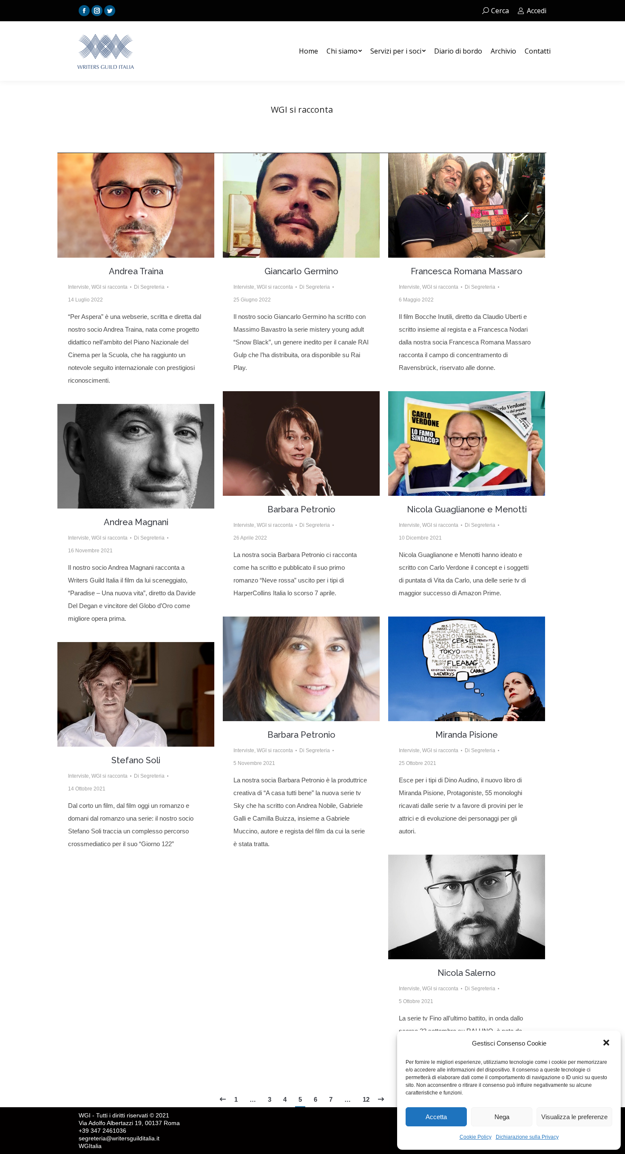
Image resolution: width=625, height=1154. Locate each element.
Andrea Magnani (136, 522)
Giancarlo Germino (301, 271)
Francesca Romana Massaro (467, 271)
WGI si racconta (109, 287)
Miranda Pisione (466, 735)
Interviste (78, 287)
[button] (607, 1043)
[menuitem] (308, 51)
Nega (501, 1116)
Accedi (536, 10)
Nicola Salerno (467, 973)
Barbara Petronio (301, 509)
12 (366, 1099)
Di (149, 287)
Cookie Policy (475, 1137)
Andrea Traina (136, 271)
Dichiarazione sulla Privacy (527, 1137)
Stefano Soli (135, 760)
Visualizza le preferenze (574, 1116)
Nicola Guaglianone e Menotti (467, 509)
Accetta (436, 1116)
